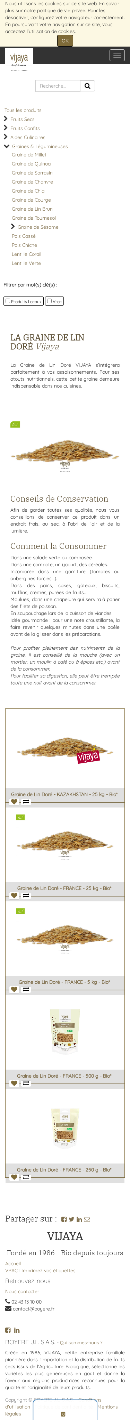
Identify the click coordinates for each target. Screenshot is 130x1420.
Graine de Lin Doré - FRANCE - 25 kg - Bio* (64, 888)
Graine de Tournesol (34, 218)
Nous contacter (22, 1291)
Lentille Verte (26, 263)
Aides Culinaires (27, 137)
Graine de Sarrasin (32, 173)
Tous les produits (23, 110)
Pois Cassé (24, 236)
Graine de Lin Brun (32, 209)
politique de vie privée (61, 10)
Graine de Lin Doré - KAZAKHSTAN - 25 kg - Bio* (64, 794)
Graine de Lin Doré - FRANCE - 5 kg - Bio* (64, 982)
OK (65, 41)
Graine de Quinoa (31, 164)
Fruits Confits (25, 128)
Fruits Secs (22, 119)
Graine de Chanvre (32, 182)
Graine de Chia (28, 191)
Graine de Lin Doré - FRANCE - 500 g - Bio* (64, 1076)
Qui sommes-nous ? (81, 1342)
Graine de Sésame (38, 227)
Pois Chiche (24, 245)
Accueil (13, 1263)
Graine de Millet (29, 155)
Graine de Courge (31, 200)
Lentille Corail (26, 254)
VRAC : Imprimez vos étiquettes (40, 1270)
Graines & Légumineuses (40, 146)
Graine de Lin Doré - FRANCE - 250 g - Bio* (64, 1170)
